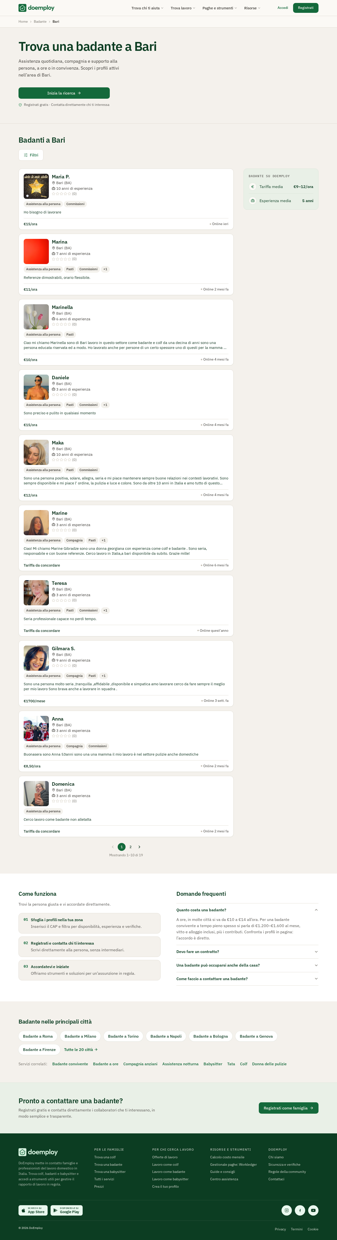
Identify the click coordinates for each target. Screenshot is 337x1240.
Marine (59, 513)
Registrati (306, 7)
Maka (58, 442)
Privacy (280, 1229)
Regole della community (287, 1171)
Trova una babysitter (110, 1171)
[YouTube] (313, 1210)
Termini (297, 1229)
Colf (243, 1063)
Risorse (250, 8)
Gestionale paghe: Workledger (233, 1164)
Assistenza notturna (180, 1063)
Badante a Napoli (166, 1036)
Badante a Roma (38, 1036)
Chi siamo (276, 1157)
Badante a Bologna (210, 1036)
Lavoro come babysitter (170, 1179)
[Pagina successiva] (139, 847)
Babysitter (213, 1063)
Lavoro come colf (165, 1164)
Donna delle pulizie (269, 1063)
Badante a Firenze (39, 1049)
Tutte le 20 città (78, 1049)
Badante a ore (105, 1063)
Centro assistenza (224, 1179)
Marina (59, 241)
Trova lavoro (181, 8)
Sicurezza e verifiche (284, 1164)
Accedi (283, 7)
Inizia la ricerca (61, 93)
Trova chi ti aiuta (145, 8)
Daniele (60, 377)
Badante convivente (70, 1063)
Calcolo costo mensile (227, 1157)
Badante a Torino (123, 1036)
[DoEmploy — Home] (37, 8)
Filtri (34, 155)
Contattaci (276, 1179)
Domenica (63, 784)
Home (23, 21)
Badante (40, 21)
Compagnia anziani (140, 1063)
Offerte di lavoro (165, 1157)
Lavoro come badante (168, 1171)
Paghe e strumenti (218, 8)
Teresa (59, 583)
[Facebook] (300, 1210)
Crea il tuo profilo (165, 1186)
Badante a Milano (80, 1036)
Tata (231, 1063)
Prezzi (99, 1186)
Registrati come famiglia (286, 1108)
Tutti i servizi (104, 1179)
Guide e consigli (222, 1171)
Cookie (313, 1229)
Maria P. (61, 176)
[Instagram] (286, 1210)
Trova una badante (108, 1164)
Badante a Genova (256, 1036)
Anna (57, 718)
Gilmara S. (63, 648)
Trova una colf (105, 1157)
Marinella (62, 307)
